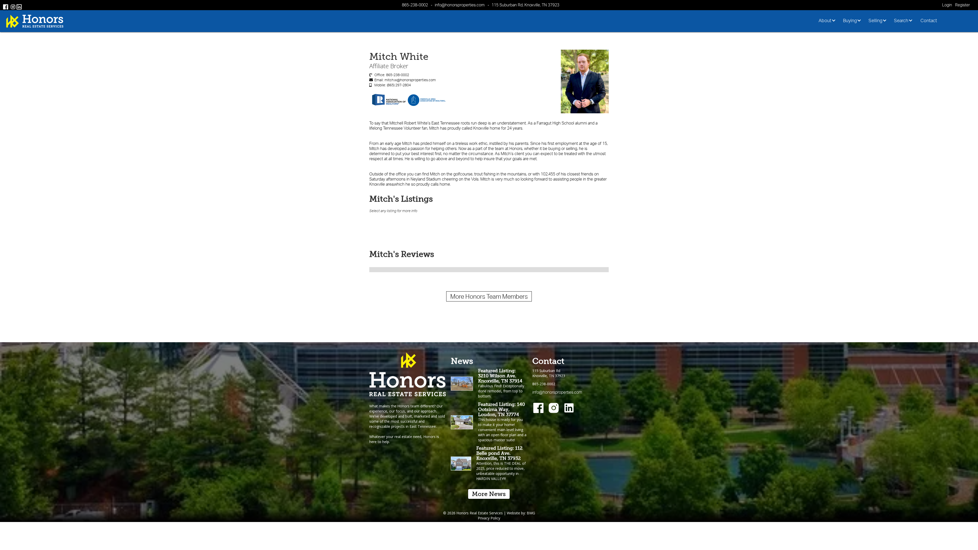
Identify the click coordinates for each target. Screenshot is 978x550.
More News (489, 494)
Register (962, 4)
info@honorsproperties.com (460, 4)
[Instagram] (554, 408)
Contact (928, 20)
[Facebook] (538, 408)
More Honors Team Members (489, 296)
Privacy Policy (489, 518)
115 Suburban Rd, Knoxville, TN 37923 (525, 4)
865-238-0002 (415, 4)
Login (947, 4)
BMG (531, 513)
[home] (34, 21)
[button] (829, 20)
